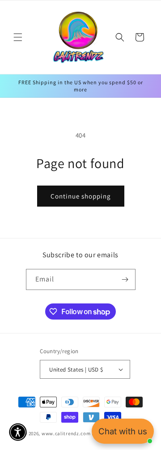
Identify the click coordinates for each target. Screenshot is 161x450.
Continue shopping (81, 196)
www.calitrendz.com (66, 433)
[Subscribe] (125, 279)
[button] (18, 37)
